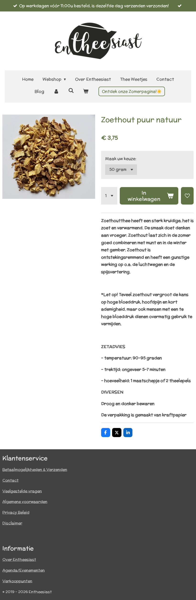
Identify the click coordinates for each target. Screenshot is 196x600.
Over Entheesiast (19, 559)
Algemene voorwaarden (24, 501)
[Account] (56, 91)
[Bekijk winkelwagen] (86, 91)
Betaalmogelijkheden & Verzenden (34, 469)
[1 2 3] (109, 195)
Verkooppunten (17, 581)
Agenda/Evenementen (23, 570)
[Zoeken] (71, 91)
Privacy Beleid (15, 512)
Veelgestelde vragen (22, 491)
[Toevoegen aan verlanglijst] (187, 195)
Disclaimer (12, 523)
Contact (10, 480)
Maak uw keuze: (120, 158)
